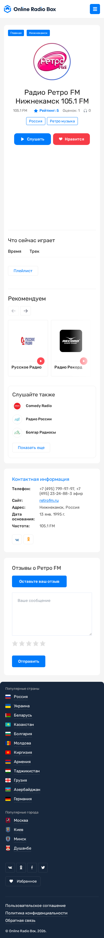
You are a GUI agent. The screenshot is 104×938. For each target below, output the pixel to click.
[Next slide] (25, 310)
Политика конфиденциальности (36, 913)
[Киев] (8, 829)
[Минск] (8, 839)
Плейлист (23, 270)
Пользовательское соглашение (35, 905)
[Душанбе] (8, 848)
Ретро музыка (62, 121)
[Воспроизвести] (41, 361)
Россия (35, 121)
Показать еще (31, 447)
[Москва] (8, 820)
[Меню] (95, 9)
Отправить (28, 661)
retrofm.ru (49, 500)
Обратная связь (20, 920)
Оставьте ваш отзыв (39, 581)
